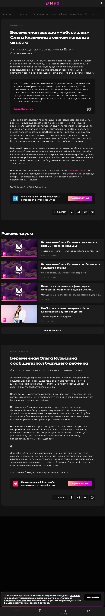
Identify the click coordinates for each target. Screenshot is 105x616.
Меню (16, 614)
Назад (88, 614)
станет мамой (78, 170)
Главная (6, 14)
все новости (52, 330)
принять (93, 597)
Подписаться (79, 198)
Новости (40, 614)
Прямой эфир (64, 614)
